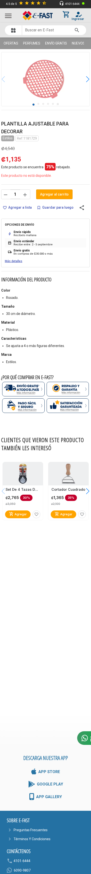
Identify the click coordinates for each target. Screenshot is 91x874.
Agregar (18, 514)
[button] (84, 79)
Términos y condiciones (32, 839)
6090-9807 (22, 870)
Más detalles (13, 261)
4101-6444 (22, 861)
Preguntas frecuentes (31, 830)
